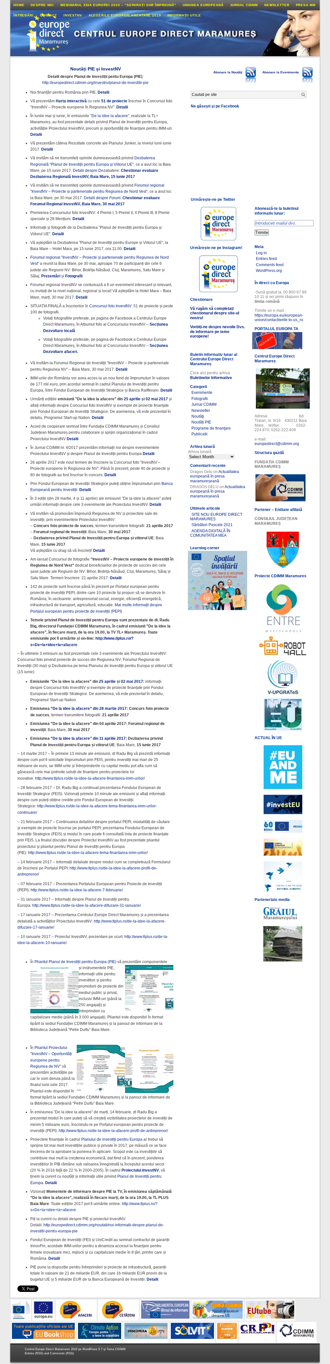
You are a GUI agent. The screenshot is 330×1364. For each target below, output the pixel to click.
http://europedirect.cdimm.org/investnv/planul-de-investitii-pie (95, 82)
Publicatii (199, 434)
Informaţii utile (184, 15)
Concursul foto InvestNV (110, 306)
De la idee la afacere (110, 116)
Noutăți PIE (201, 422)
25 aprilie (132, 399)
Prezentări (50, 276)
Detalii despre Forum (102, 198)
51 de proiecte (114, 101)
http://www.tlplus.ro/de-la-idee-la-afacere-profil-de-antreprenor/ (113, 1130)
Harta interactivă (71, 101)
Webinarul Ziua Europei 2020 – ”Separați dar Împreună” (118, 5)
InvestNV (72, 15)
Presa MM (305, 5)
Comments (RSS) (62, 1353)
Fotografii (73, 276)
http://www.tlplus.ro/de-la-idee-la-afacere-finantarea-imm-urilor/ (90, 778)
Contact (48, 15)
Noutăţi (197, 416)
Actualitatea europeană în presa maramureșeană (214, 476)
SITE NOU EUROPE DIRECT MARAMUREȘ (216, 516)
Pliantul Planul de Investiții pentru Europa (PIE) (75, 962)
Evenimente (201, 392)
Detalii (103, 92)
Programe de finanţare (211, 428)
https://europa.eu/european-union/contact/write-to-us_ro (279, 317)
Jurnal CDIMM (244, 5)
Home (19, 5)
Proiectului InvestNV (140, 1170)
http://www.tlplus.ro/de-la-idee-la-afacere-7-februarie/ (77, 890)
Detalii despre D (87, 170)
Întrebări (24, 15)
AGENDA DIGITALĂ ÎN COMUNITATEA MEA (210, 533)
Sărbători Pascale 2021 (212, 525)
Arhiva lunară (199, 452)
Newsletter (276, 5)
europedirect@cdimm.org (277, 443)
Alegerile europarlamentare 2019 (125, 15)
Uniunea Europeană (203, 5)
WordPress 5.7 (92, 1349)
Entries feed (266, 258)
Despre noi (42, 5)
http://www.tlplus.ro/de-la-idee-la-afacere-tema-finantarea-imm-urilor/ (88, 852)
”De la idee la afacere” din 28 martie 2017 (89, 708)
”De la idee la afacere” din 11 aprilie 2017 (88, 738)
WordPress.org (269, 270)
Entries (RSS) (34, 1353)
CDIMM (120, 1349)
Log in (261, 253)
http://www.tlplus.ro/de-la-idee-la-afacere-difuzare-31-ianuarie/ (86, 905)
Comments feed (270, 265)
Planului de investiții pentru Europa (111, 1139)
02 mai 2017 (157, 399)
